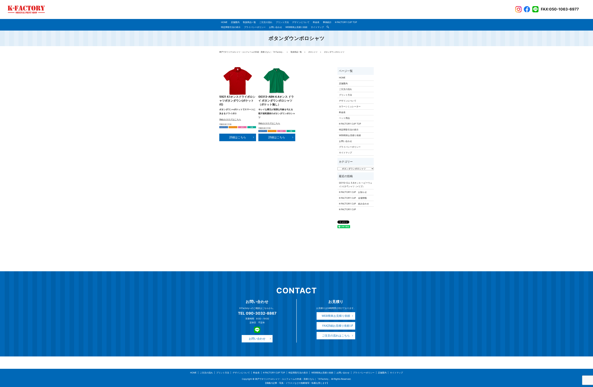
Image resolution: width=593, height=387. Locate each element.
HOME (224, 22)
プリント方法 (282, 22)
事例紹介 (327, 22)
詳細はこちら (237, 137)
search (328, 27)
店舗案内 (235, 22)
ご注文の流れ (265, 22)
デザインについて (300, 22)
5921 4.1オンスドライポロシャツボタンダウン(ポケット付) (237, 100)
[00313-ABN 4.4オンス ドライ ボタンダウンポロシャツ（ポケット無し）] (276, 81)
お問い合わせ (275, 27)
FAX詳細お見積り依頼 (336, 325)
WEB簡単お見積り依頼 (296, 27)
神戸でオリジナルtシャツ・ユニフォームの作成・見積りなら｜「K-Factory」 (251, 52)
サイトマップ (317, 27)
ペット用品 (344, 118)
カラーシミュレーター (350, 106)
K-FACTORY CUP (347, 209)
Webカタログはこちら (230, 119)
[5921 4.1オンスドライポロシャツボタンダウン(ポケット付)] (237, 81)
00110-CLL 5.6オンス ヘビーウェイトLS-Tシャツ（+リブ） (355, 184)
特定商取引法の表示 (230, 27)
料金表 (316, 22)
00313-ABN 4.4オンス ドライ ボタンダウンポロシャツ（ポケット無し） (276, 100)
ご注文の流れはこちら (336, 335)
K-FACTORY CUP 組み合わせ (354, 203)
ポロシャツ (313, 52)
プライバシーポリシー (255, 27)
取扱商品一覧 (249, 22)
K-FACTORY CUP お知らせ (353, 192)
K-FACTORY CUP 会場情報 (353, 198)
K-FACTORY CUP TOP (346, 22)
